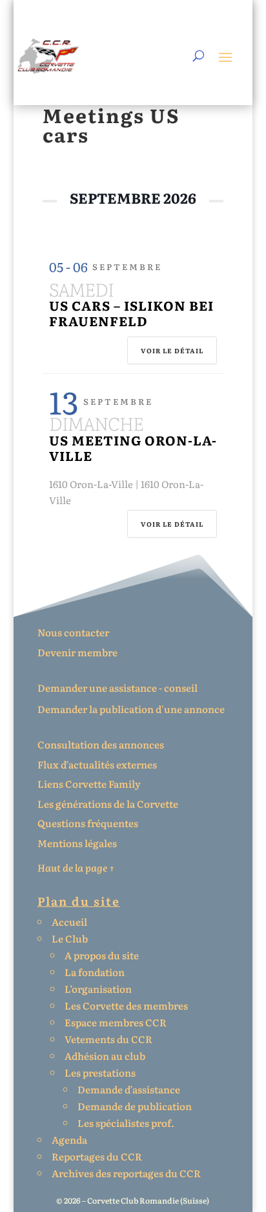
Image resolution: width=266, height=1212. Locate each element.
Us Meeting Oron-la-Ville (133, 447)
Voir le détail (172, 350)
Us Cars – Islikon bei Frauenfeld (131, 312)
